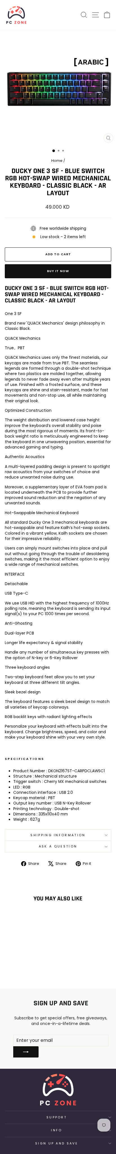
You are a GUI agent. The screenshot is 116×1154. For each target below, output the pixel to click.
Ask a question (58, 846)
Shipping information (57, 835)
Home (57, 160)
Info (56, 1130)
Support (56, 1117)
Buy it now (58, 271)
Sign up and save (56, 1143)
